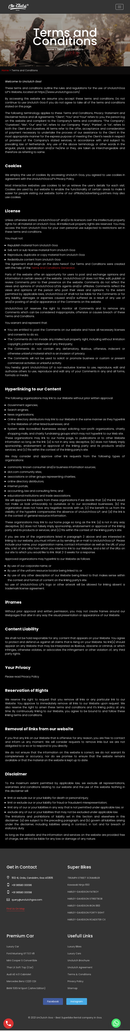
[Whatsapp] (116, 1023)
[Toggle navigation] (119, 7)
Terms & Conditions (79, 974)
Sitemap (73, 988)
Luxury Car (13, 946)
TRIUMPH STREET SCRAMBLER (84, 878)
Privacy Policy (75, 981)
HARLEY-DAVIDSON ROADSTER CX (87, 919)
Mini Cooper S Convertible (22, 960)
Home (50, 49)
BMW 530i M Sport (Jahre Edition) (26, 988)
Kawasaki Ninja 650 (79, 884)
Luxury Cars (74, 953)
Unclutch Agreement (80, 967)
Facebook (53, 1001)
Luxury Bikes (74, 946)
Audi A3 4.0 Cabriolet (19, 974)
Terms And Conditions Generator (53, 268)
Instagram (77, 1001)
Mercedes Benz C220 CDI (21, 981)
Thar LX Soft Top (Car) (20, 967)
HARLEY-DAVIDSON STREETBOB (85, 898)
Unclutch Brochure (79, 960)
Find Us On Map (16, 908)
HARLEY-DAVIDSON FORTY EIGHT (86, 912)
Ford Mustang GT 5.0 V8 (21, 953)
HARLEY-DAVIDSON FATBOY (83, 891)
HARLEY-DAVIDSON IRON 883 (84, 905)
